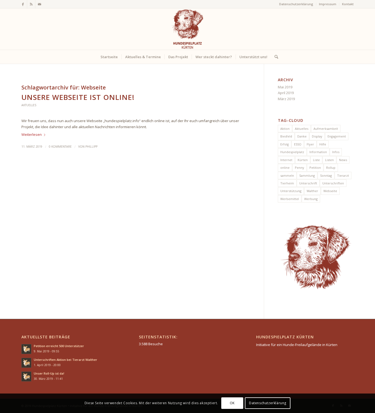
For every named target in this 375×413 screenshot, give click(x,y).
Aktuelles (28, 105)
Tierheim (287, 183)
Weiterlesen (31, 134)
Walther (312, 191)
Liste (316, 160)
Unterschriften (333, 183)
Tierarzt (343, 175)
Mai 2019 (285, 87)
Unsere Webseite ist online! (78, 97)
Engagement (337, 136)
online (285, 167)
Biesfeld (286, 136)
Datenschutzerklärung (296, 4)
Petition (315, 167)
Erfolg (284, 144)
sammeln (287, 175)
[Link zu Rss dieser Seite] (31, 4)
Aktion (285, 129)
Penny (299, 167)
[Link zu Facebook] (23, 4)
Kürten (303, 160)
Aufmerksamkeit (326, 129)
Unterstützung (290, 191)
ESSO (297, 144)
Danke (302, 136)
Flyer (310, 144)
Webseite (330, 191)
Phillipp (91, 146)
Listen (329, 160)
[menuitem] (296, 4)
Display (317, 136)
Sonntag (326, 175)
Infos (335, 152)
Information (318, 152)
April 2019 (286, 92)
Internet (286, 160)
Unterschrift (308, 183)
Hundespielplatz (292, 152)
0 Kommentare (60, 146)
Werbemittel (289, 199)
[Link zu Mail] (39, 4)
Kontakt (348, 4)
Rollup (330, 167)
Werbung (311, 199)
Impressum (327, 4)
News (343, 160)
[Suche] (274, 57)
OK (232, 403)
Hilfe (322, 144)
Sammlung (307, 175)
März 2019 (286, 98)
